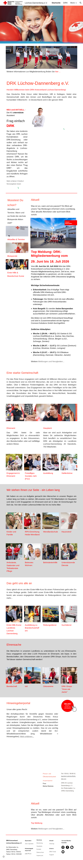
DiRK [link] (65, 3)
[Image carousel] (41, 412)
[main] (41, 71)
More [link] (72, 3)
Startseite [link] (56, 3)
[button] (80, 2)
